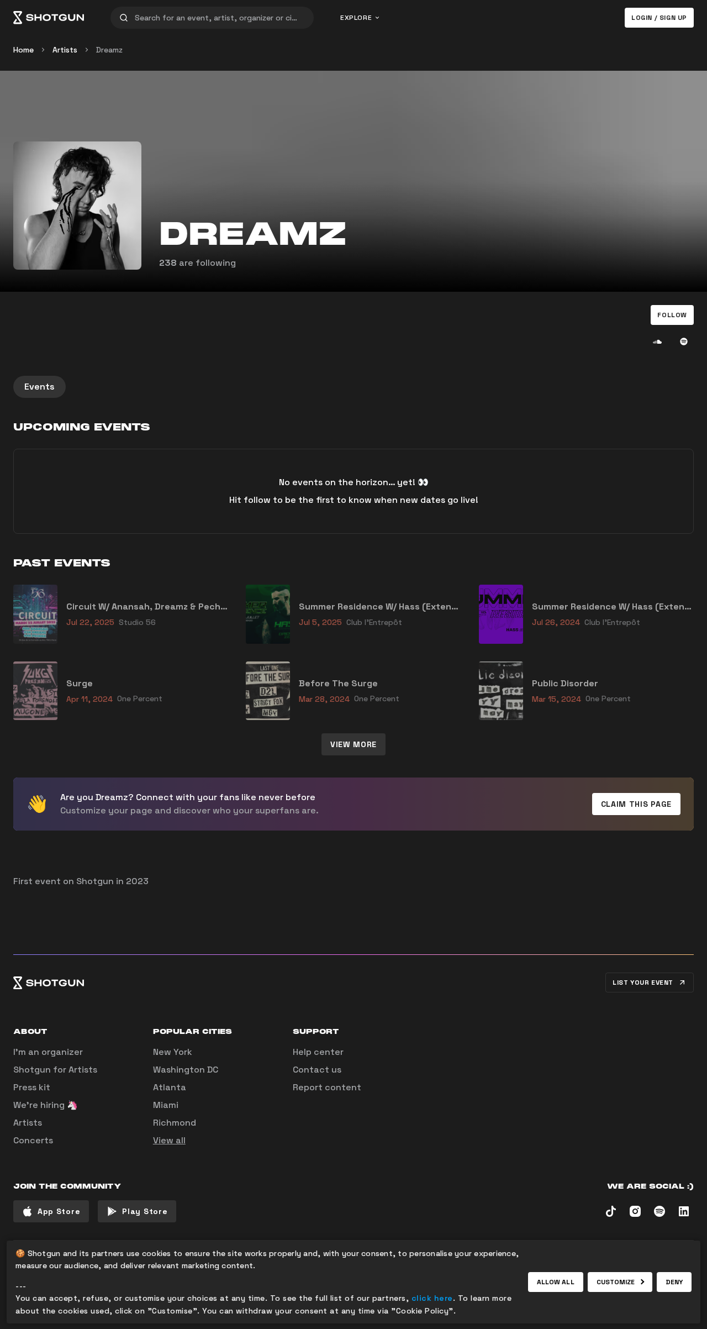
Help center (318, 1052)
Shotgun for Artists (55, 1069)
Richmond (174, 1122)
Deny (674, 1282)
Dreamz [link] (109, 50)
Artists (64, 50)
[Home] (48, 17)
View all (169, 1140)
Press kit (31, 1087)
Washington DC (185, 1069)
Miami (165, 1105)
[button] (672, 315)
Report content (327, 1087)
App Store (59, 1211)
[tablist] (353, 387)
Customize (616, 1282)
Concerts (33, 1140)
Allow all (555, 1282)
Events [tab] (39, 386)
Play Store (144, 1211)
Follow (672, 315)
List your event (643, 982)
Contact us (317, 1069)
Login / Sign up (659, 17)
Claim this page (636, 804)
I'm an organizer (48, 1052)
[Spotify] (684, 341)
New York (172, 1052)
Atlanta (169, 1087)
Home (23, 50)
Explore (356, 17)
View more (353, 744)
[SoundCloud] (657, 341)
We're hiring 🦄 (45, 1105)
